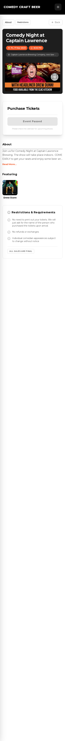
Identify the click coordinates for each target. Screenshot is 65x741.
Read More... (9, 164)
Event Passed (32, 121)
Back (57, 22)
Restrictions (22, 22)
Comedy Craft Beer (22, 7)
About (8, 22)
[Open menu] (58, 7)
